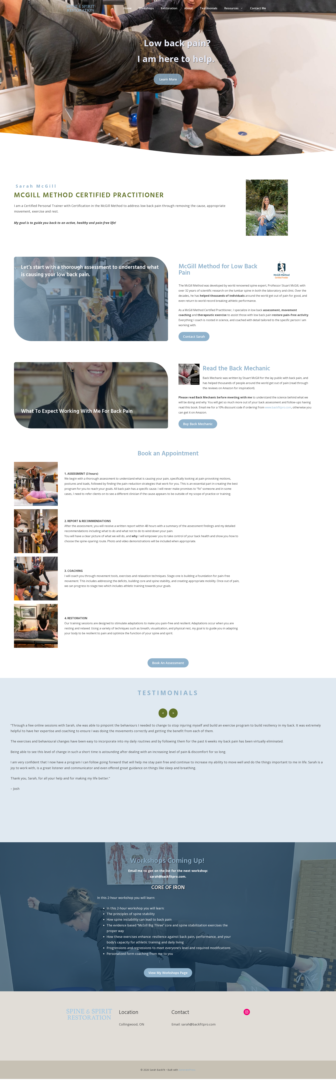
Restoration (169, 8)
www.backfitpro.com (278, 407)
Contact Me (258, 8)
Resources (231, 8)
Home (128, 8)
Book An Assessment (168, 663)
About (188, 8)
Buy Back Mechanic (198, 424)
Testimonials (208, 8)
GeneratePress (187, 1069)
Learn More (168, 79)
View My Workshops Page (168, 973)
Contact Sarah (194, 336)
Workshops (146, 8)
